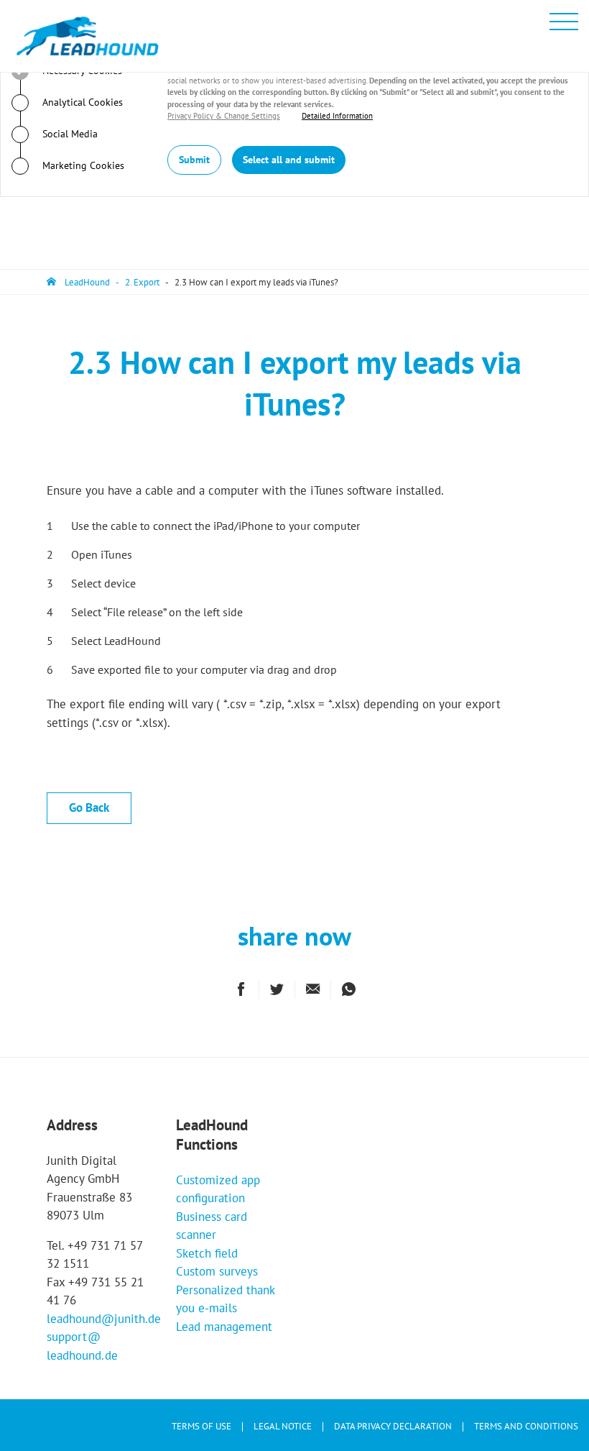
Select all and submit (289, 159)
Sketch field (207, 1253)
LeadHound (87, 282)
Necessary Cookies (81, 70)
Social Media (69, 133)
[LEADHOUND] (87, 36)
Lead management (224, 1327)
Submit (194, 159)
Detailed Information (337, 116)
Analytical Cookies (81, 102)
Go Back (89, 807)
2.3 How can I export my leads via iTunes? (256, 282)
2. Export (142, 282)
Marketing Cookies (82, 165)
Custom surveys (217, 1271)
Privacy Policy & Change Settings (223, 116)
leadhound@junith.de (104, 1319)
